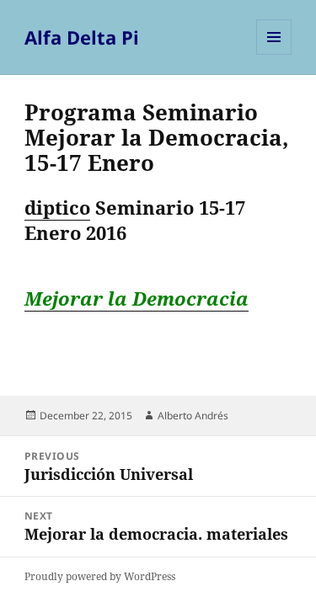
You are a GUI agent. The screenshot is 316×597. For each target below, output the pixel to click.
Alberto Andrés (193, 415)
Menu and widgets (274, 54)
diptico (57, 207)
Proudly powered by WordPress (99, 576)
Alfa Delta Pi (81, 37)
